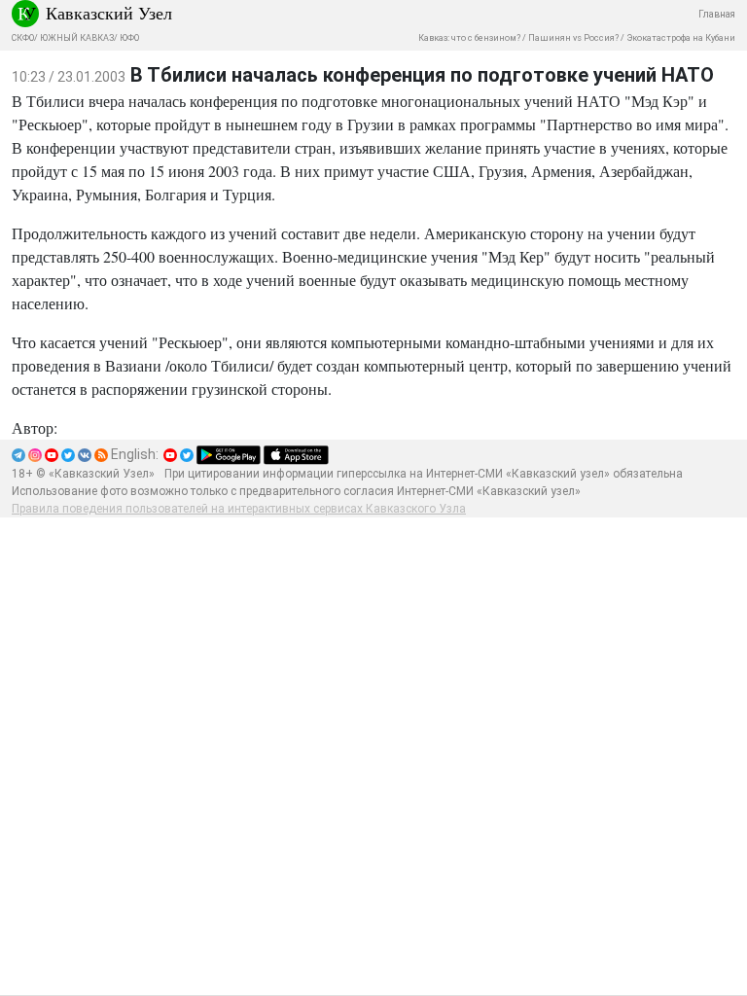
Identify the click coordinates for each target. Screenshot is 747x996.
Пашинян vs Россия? (573, 38)
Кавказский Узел (109, 12)
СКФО (23, 38)
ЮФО (129, 38)
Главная (716, 14)
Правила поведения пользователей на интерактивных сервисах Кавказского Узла (239, 509)
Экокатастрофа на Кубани (680, 38)
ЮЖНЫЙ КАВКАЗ (77, 38)
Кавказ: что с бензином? (469, 38)
